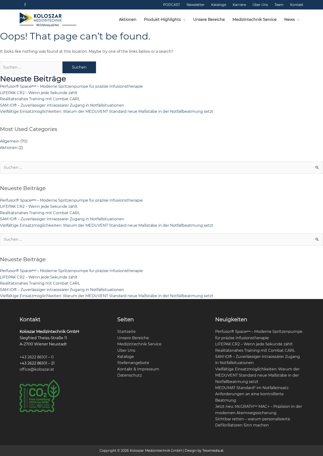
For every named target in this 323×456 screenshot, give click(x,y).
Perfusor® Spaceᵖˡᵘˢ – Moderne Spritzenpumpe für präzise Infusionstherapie (71, 86)
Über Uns (126, 350)
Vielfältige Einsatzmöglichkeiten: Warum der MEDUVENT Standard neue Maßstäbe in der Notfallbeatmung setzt (106, 111)
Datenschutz (129, 375)
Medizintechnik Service (139, 344)
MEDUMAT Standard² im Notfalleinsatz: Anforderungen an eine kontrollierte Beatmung (252, 394)
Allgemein (9, 141)
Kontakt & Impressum (138, 369)
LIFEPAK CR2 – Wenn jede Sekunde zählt (39, 93)
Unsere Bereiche (133, 338)
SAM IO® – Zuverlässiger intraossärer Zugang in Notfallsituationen (62, 105)
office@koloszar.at (37, 369)
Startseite (126, 331)
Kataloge (125, 356)
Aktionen (8, 147)
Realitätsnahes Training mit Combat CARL (40, 99)
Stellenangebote (133, 362)
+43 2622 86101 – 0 (37, 357)
